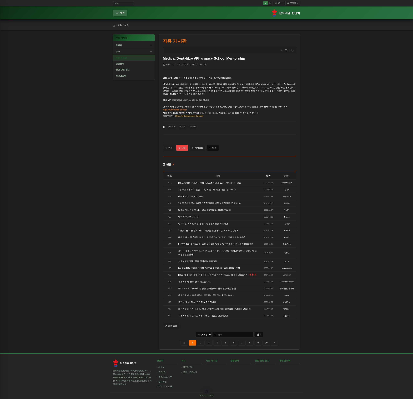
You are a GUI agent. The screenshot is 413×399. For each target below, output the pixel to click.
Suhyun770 (286, 196)
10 (266, 343)
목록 (214, 148)
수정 (170, 148)
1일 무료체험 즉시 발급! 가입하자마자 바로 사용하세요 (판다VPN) (209, 203)
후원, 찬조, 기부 (165, 377)
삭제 (183, 148)
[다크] (270, 3)
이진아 (287, 230)
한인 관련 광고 (123, 69)
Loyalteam (287, 275)
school (193, 126)
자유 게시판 (121, 58)
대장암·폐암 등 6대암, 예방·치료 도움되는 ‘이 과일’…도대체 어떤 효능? (211, 237)
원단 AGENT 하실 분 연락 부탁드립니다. (197, 302)
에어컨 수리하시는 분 (188, 217)
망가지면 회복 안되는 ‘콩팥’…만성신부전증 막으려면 (203, 223)
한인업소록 (121, 76)
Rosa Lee (170, 64)
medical (171, 126)
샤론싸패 (286, 316)
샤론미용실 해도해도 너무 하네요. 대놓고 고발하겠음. (203, 315)
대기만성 (286, 302)
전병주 (287, 210)
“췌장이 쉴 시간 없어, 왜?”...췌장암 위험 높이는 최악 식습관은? (208, 230)
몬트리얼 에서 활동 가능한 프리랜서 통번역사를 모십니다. (205, 295)
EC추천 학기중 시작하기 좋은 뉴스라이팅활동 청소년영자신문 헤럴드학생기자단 (216, 244)
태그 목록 (172, 326)
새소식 (161, 367)
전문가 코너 (188, 367)
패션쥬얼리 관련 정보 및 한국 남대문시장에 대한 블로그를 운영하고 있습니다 (214, 309)
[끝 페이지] (274, 343)
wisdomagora (287, 183)
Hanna (286, 217)
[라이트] (265, 3)
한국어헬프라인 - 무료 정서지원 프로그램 (197, 261)
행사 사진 (162, 381)
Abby (287, 261)
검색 (259, 334)
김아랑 (287, 224)
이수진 (287, 237)
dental (182, 126)
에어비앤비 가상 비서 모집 (190, 196)
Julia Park (287, 244)
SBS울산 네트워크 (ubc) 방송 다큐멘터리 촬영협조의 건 (204, 210)
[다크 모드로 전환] (292, 50)
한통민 (287, 253)
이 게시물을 (197, 148)
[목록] (281, 50)
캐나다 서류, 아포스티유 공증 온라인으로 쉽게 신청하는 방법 (207, 288)
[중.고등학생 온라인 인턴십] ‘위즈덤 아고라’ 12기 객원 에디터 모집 (209, 183)
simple (286, 295)
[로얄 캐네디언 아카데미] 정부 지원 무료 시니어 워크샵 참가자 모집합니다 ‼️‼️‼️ (217, 275)
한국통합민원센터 (287, 289)
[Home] (114, 25)
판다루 (287, 190)
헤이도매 (286, 309)
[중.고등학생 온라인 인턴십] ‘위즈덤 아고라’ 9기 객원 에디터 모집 (209, 268)
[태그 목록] (286, 50)
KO (279, 3)
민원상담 (162, 372)
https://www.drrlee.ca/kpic (175, 109)
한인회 (119, 45)
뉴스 (118, 51)
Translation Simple (287, 282)
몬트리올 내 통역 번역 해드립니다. (194, 281)
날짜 (268, 175)
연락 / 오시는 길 (165, 386)
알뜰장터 (120, 63)
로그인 (293, 3)
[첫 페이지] (184, 343)
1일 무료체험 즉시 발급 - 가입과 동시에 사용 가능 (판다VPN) (207, 189)
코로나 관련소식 (190, 372)
